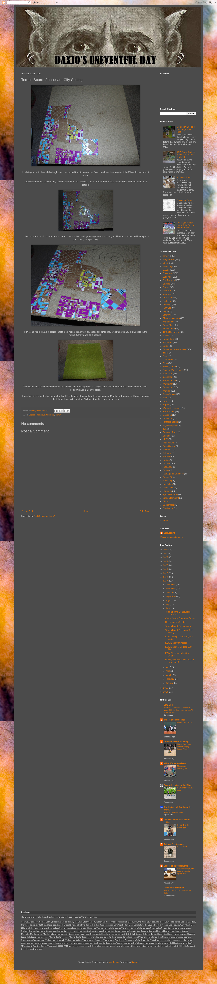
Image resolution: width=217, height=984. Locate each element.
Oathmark (167, 463)
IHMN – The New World (173, 812)
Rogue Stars (168, 339)
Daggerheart (168, 505)
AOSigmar (167, 449)
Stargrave (167, 491)
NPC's (166, 439)
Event (165, 398)
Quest (165, 263)
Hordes (166, 460)
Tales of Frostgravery (174, 844)
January (170, 683)
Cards (165, 346)
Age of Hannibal (170, 494)
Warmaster (168, 384)
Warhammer (168, 322)
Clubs (165, 501)
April (168, 671)
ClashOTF (167, 315)
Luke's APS (168, 360)
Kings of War (168, 259)
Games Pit (167, 477)
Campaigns (168, 387)
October (169, 592)
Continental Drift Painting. (176, 741)
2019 (166, 569)
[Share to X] (62, 411)
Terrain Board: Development (178, 626)
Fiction (166, 470)
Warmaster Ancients (172, 408)
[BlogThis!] (58, 411)
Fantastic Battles (170, 422)
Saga (165, 311)
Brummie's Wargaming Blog (177, 785)
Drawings (167, 304)
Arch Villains (168, 443)
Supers (166, 404)
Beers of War (169, 411)
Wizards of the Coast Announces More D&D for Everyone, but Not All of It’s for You (178, 710)
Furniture (167, 308)
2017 (166, 577)
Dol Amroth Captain (185, 722)
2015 (166, 688)
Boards (32, 415)
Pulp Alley (167, 467)
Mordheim (50, 415)
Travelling (167, 481)
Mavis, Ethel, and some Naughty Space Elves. (184, 746)
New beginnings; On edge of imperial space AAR (185, 871)
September (171, 596)
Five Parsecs (169, 280)
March (169, 675)
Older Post (144, 511)
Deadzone (167, 418)
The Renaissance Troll (174, 720)
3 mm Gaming (169, 394)
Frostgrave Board (185, 200)
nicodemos (114, 962)
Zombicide (167, 373)
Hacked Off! (182, 847)
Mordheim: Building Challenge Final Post (186, 129)
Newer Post (27, 511)
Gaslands (167, 436)
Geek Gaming (169, 446)
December (171, 584)
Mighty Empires (170, 425)
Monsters (167, 290)
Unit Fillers (168, 484)
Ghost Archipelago (171, 318)
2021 (166, 561)
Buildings (167, 277)
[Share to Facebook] (65, 411)
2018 (166, 573)
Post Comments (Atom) (44, 516)
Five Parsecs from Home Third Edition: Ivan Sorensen (186, 225)
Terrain (58, 415)
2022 (166, 557)
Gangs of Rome (170, 432)
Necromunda (169, 329)
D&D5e (166, 270)
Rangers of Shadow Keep (174, 349)
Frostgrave (40, 415)
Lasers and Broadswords (176, 866)
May (168, 667)
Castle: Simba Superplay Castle (180, 618)
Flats (165, 356)
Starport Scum (169, 380)
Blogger (135, 962)
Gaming (166, 284)
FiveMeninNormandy (174, 888)
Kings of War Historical (173, 370)
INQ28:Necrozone (171, 332)
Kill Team (167, 453)
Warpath (167, 391)
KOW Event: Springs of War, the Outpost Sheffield (186, 154)
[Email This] (55, 411)
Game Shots (168, 325)
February (170, 679)
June (168, 608)
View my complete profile (171, 537)
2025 (166, 553)
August (169, 600)
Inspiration (167, 377)
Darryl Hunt (169, 533)
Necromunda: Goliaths (175, 622)
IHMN (165, 353)
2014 (166, 692)
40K (164, 429)
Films (165, 363)
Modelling (167, 266)
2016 (166, 581)
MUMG (166, 335)
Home (86, 511)
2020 (166, 565)
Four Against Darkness (173, 474)
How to (166, 401)
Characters (168, 297)
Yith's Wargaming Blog (175, 763)
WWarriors (167, 342)
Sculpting (167, 301)
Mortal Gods (168, 487)
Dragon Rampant (171, 498)
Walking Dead (169, 367)
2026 (166, 549)
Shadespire (168, 508)
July (168, 604)
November (171, 588)
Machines (167, 415)
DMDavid (168, 705)
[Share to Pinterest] (68, 411)
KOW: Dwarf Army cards (176, 643)
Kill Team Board (184, 177)
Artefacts (167, 456)
